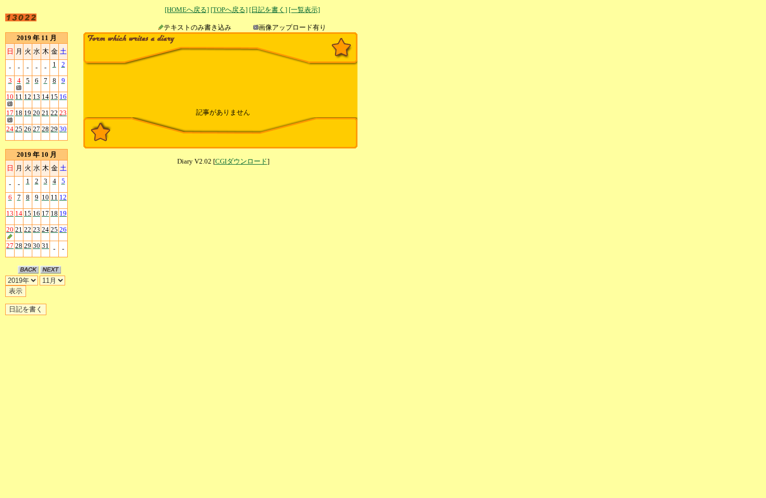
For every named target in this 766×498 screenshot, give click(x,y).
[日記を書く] (268, 10)
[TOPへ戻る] (229, 10)
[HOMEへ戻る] (187, 10)
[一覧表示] (304, 10)
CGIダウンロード (241, 161)
